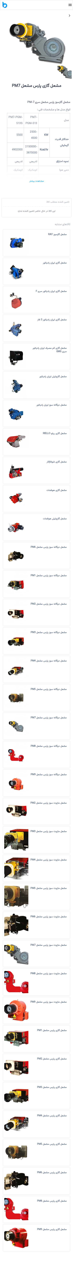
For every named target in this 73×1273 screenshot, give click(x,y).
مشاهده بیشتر (36, 181)
